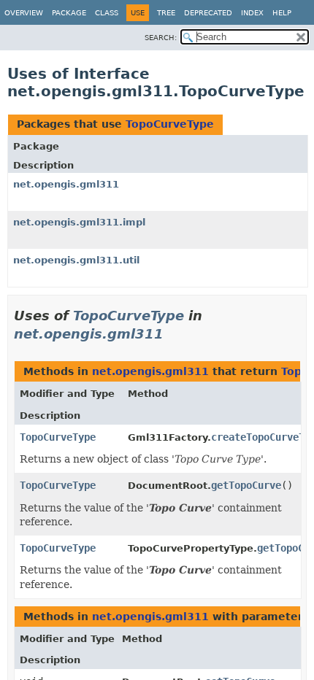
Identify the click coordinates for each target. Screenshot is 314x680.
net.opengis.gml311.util (76, 260)
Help (281, 13)
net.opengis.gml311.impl (79, 222)
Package (69, 13)
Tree (166, 13)
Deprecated (208, 13)
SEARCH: (161, 38)
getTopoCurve (246, 485)
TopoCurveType (170, 124)
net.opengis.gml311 (66, 184)
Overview (23, 13)
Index (252, 13)
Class (106, 13)
